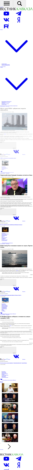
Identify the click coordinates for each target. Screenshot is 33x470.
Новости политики (4, 305)
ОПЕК (3, 169)
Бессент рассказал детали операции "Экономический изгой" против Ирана (13, 379)
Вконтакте (23, 154)
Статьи (4, 66)
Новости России (4, 234)
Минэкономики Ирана (5, 393)
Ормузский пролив (4, 306)
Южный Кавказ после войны (6, 102)
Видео (12, 105)
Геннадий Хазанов (4, 237)
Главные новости (4, 63)
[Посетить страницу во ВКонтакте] (6, 22)
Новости (5, 154)
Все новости (7, 106)
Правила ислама (4, 104)
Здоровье (14, 105)
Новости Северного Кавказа (6, 64)
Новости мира (4, 167)
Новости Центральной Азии (6, 65)
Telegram (8, 154)
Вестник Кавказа (2, 106)
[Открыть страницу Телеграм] (19, 16)
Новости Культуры (4, 235)
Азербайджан (4, 238)
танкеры (3, 310)
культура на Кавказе (4, 239)
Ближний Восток (4, 308)
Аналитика (1, 66)
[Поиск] (19, 3)
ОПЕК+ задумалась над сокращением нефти (8, 158)
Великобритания (4, 307)
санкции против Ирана (5, 391)
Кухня (16, 105)
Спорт (8, 105)
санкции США (4, 392)
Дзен (2, 154)
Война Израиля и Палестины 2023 (6, 101)
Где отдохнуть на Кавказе (5, 103)
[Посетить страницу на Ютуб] (6, 16)
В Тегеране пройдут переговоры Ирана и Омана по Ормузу (10, 295)
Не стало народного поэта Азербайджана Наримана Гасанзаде (11, 224)
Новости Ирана (4, 388)
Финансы (3, 390)
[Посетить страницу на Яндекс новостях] (19, 22)
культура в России (4, 240)
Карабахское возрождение (3, 105)
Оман (2, 309)
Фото (10, 105)
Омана (17, 270)
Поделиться (14, 214)
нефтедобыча (4, 168)
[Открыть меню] (6, 3)
